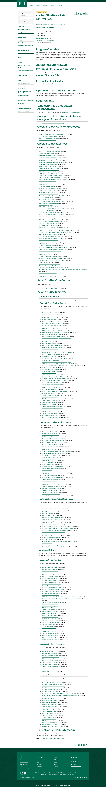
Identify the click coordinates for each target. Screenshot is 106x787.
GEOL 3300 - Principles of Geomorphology (49, 227)
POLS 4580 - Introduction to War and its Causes (50, 260)
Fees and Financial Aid (23, 42)
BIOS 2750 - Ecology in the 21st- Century (49, 172)
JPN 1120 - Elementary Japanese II (50, 604)
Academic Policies (22, 37)
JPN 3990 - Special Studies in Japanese (51, 410)
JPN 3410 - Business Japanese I (49, 404)
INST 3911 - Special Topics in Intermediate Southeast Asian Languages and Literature (62, 598)
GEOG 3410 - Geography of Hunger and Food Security (52, 214)
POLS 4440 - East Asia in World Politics (51, 417)
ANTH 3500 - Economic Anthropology (48, 159)
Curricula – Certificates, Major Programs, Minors (24, 92)
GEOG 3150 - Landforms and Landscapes (49, 203)
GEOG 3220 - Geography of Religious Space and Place (52, 208)
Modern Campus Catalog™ (64, 785)
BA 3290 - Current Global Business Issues (49, 170)
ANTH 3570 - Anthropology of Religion (48, 166)
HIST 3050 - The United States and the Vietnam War (54, 358)
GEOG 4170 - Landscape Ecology (47, 218)
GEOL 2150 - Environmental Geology (48, 223)
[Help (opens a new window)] (87, 13)
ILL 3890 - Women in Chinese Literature (51, 384)
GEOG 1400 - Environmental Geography (48, 136)
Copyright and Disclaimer (23, 111)
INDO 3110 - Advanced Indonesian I (50, 593)
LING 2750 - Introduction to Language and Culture (51, 238)
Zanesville (56, 768)
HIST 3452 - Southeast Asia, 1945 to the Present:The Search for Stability (59, 365)
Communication (21, 60)
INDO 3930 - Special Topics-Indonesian (51, 386)
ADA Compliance (37, 772)
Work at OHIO (40, 766)
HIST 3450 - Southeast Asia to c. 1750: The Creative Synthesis (56, 362)
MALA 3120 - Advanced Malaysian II (50, 622)
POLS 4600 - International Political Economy (49, 264)
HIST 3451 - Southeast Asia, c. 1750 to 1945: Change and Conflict (57, 364)
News (38, 762)
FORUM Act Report (62, 772)
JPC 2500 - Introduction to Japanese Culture (52, 395)
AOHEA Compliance (44, 772)
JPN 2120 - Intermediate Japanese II (50, 608)
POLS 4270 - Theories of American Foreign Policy (51, 249)
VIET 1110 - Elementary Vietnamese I (50, 635)
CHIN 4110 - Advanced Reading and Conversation (53, 336)
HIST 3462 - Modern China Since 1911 (51, 371)
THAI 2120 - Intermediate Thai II (49, 630)
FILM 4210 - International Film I (46, 197)
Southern (56, 766)
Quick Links (67, 1)
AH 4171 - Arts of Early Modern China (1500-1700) (53, 323)
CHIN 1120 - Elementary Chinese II (50, 569)
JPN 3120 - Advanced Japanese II (50, 611)
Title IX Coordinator (70, 774)
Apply (75, 1)
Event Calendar (40, 757)
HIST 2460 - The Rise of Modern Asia (48, 288)
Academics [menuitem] (38, 5)
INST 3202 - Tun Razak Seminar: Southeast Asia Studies (55, 391)
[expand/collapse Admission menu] (49, 5)
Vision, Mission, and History (24, 29)
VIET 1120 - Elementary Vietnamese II (50, 637)
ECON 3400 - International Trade (47, 186)
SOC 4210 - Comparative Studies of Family (49, 267)
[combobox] (75, 10)
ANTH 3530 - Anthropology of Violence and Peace (51, 162)
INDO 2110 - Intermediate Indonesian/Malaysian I (53, 589)
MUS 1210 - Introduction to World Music (48, 240)
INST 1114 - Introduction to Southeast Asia (51, 388)
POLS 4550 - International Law (46, 254)
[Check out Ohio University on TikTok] (84, 777)
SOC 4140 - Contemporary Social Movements (50, 266)
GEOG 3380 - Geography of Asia (49, 356)
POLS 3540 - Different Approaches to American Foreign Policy (54, 247)
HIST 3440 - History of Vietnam (49, 360)
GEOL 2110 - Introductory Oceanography (49, 221)
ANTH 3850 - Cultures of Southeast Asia (51, 330)
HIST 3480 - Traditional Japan (49, 373)
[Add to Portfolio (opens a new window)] (78, 13)
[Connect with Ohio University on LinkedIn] (79, 777)
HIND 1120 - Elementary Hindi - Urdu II (51, 580)
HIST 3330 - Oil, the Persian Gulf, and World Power (51, 236)
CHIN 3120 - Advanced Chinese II (50, 576)
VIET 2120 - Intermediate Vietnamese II (51, 641)
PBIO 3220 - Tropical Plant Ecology (50, 415)
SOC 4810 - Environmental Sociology (48, 273)
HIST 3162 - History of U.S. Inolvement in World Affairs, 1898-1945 (55, 231)
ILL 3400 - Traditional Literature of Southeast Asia (53, 380)
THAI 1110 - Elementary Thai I (48, 624)
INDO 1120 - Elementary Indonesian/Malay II (52, 587)
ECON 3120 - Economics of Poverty (47, 181)
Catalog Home (21, 26)
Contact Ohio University (76, 766)
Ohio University (25, 777)
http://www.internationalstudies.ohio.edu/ (45, 40)
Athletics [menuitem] (61, 5)
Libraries (39, 764)
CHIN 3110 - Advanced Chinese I (49, 574)
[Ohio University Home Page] (23, 773)
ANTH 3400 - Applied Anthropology (47, 155)
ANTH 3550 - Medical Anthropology (48, 164)
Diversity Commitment (23, 32)
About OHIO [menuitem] (31, 5)
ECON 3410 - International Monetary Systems (50, 188)
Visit (21, 766)
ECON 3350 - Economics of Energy (47, 184)
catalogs (37, 785)
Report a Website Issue (42, 768)
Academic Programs (24, 762)
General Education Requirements (25, 45)
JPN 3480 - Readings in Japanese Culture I (52, 406)
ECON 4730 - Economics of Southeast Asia (52, 347)
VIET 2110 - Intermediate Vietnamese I (51, 639)
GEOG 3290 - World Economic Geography (49, 212)
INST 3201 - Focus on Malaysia (49, 389)
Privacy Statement (55, 774)
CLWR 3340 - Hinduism (47, 341)
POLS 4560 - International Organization (48, 256)
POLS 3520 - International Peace (47, 245)
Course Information (22, 88)
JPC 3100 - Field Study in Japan (49, 397)
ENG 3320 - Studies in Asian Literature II (51, 354)
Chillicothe (56, 759)
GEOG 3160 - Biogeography (46, 205)
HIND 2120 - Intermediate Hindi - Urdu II (51, 584)
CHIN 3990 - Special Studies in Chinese (51, 334)
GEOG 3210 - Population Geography (48, 207)
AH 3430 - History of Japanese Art (50, 319)
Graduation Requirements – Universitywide (24, 51)
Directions (75, 764)
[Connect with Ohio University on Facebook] (75, 777)
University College (22, 78)
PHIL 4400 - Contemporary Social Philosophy (50, 242)
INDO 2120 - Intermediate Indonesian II (51, 591)
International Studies (22, 75)
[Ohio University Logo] (22, 5)
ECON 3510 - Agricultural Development (48, 192)
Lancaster (56, 764)
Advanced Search (23, 22)
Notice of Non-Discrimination (24, 108)
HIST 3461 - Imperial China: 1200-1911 (50, 369)
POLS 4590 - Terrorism (44, 262)
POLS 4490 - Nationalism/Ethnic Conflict (49, 253)
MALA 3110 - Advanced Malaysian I (50, 620)
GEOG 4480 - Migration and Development (49, 220)
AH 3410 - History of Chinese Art (49, 316)
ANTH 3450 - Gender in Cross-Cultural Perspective (51, 157)
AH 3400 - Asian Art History (48, 314)
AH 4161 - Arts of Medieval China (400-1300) (52, 321)
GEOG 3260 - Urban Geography (47, 210)
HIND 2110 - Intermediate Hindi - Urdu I (51, 582)
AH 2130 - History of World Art (46, 153)
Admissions (20, 40)
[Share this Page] (81, 13)
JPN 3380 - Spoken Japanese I (49, 400)
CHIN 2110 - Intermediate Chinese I (50, 571)
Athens (55, 757)
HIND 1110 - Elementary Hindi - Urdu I (50, 578)
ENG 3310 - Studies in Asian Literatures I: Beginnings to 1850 (56, 353)
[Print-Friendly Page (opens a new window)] (84, 13)
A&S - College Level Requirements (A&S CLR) (53, 123)
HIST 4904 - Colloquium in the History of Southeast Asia (55, 378)
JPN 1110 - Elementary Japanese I (50, 602)
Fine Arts (20, 67)
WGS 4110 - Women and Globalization (48, 276)
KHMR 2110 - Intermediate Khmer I (50, 617)
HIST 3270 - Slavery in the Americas (48, 234)
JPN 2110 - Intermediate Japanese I (50, 606)
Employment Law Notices (53, 772)
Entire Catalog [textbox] (22, 15)
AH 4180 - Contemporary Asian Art (50, 325)
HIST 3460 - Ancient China (48, 367)
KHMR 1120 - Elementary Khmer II (50, 615)
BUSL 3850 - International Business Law (48, 173)
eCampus (20, 80)
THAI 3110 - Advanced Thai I (48, 632)
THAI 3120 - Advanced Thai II (49, 633)
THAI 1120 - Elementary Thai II (49, 626)
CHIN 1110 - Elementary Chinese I (49, 567)
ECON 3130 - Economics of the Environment (49, 183)
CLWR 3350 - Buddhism (47, 343)
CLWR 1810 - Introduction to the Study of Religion (51, 175)
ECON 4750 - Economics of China (50, 349)
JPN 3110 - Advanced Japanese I (49, 609)
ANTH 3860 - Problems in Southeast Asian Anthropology (55, 332)
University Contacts (22, 106)
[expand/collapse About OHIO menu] (34, 5)
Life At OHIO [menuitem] (53, 5)
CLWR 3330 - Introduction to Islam (50, 340)
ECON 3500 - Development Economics (48, 190)
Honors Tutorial (21, 73)
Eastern (55, 762)
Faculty (19, 98)
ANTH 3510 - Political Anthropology (47, 161)
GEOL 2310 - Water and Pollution (47, 225)
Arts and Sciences (22, 55)
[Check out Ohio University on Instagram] (77, 777)
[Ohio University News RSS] (86, 777)
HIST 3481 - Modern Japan (48, 375)
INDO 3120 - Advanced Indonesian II (50, 595)
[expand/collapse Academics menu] (42, 5)
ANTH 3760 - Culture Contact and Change (49, 168)
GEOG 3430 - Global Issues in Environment (49, 138)
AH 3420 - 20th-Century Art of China (50, 318)
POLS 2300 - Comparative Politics (47, 243)
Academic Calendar (22, 35)
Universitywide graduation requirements (70, 112)
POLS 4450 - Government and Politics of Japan (53, 419)
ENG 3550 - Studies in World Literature (48, 194)
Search (86, 1)
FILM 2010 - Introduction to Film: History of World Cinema (53, 196)
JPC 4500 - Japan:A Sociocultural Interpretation (53, 399)
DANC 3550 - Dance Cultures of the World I (49, 177)
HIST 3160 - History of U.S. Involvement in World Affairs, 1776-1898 (55, 229)
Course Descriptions (22, 86)
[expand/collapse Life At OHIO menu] (57, 5)
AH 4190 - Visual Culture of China (50, 327)
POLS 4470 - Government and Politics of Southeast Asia (55, 546)
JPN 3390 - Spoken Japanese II (49, 402)
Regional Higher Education (24, 83)
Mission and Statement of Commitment (73, 772)
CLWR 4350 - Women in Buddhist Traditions (52, 345)
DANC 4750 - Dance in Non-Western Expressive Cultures (52, 179)
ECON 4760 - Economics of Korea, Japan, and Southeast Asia (56, 351)
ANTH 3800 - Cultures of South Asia (50, 329)
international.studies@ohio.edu (43, 38)
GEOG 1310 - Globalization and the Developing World (52, 201)
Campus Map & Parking (25, 768)
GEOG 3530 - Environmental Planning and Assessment (52, 216)
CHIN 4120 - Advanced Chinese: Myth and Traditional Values (56, 338)
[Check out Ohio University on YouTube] (81, 777)
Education (20, 62)
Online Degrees (23, 764)
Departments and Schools (23, 95)
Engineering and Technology (24, 65)
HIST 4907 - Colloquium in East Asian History (52, 376)
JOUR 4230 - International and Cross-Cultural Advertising (55, 472)
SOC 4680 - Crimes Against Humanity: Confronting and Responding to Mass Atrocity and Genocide (63, 269)
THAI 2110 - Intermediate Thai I (49, 628)
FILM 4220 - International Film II (46, 199)
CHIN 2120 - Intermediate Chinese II (50, 573)
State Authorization (63, 774)
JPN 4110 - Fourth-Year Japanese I (50, 411)
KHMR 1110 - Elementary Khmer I (49, 613)
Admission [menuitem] (45, 5)
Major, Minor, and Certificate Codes (26, 100)
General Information (22, 48)
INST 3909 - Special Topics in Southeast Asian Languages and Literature (59, 597)
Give (80, 1)
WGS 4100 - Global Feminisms (46, 275)
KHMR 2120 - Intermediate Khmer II (50, 619)
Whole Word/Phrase (24, 19)
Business (20, 57)
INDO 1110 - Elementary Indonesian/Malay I (52, 586)
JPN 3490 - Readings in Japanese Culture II (52, 408)
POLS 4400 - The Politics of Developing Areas (50, 251)
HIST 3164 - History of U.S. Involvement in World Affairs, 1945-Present (55, 232)
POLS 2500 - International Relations (47, 140)
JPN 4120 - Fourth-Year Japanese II (50, 413)
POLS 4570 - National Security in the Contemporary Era (52, 258)
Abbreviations (21, 103)
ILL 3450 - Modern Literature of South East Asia (53, 382)
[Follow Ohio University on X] (82, 777)
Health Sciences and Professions (25, 70)
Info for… (60, 1)
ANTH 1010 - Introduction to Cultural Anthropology (51, 134)
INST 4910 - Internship (47, 393)
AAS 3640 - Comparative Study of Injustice (49, 151)
